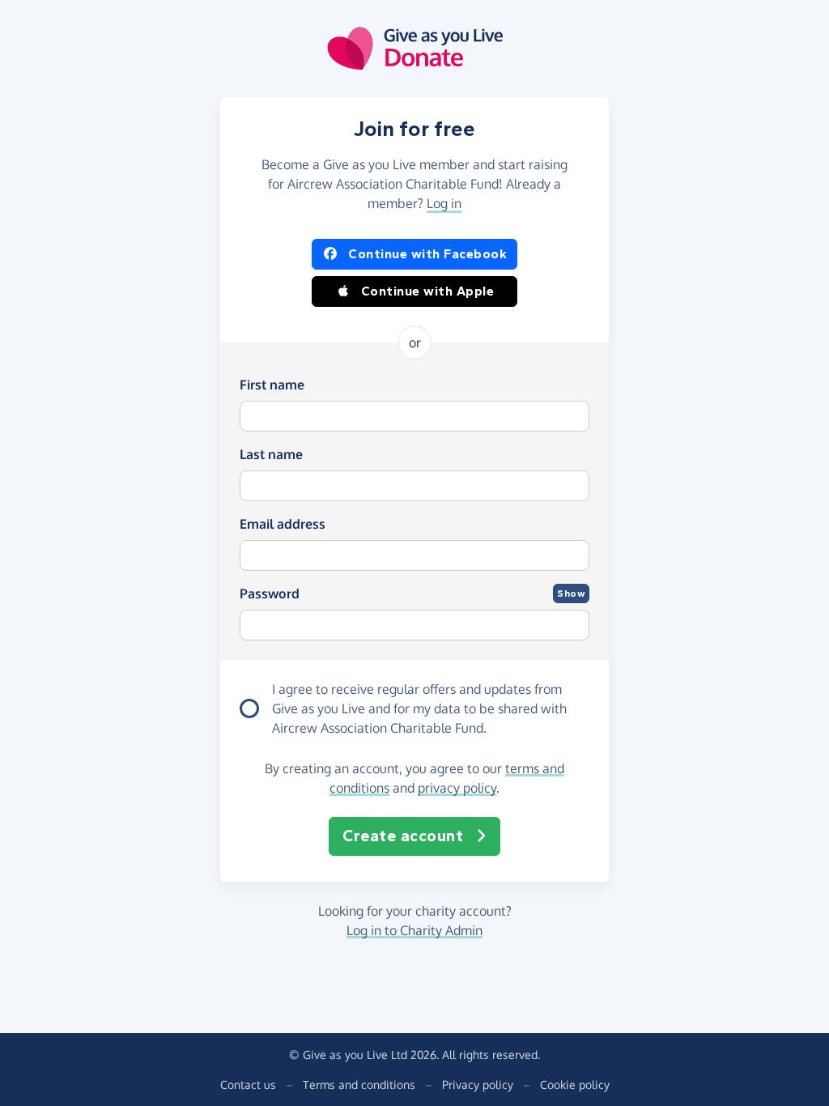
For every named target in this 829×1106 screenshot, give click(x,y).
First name (272, 384)
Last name (271, 454)
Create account (402, 836)
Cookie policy (575, 1084)
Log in (444, 203)
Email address (282, 524)
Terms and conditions (359, 1084)
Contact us (248, 1084)
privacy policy (457, 788)
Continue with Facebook (427, 254)
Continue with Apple (428, 291)
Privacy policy (477, 1084)
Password (270, 593)
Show (571, 593)
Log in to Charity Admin (414, 930)
